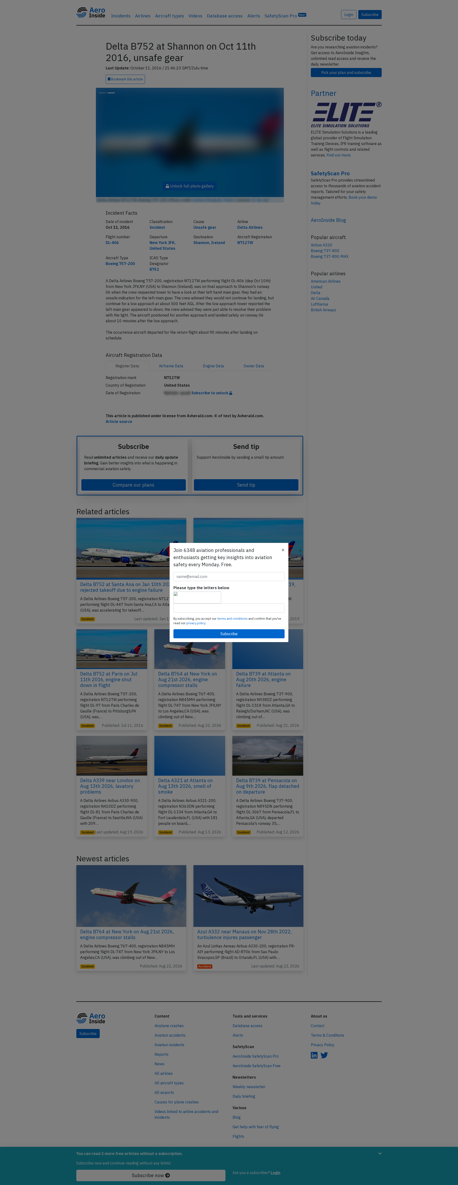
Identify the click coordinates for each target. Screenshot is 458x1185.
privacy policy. (196, 623)
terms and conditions (232, 619)
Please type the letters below (201, 587)
